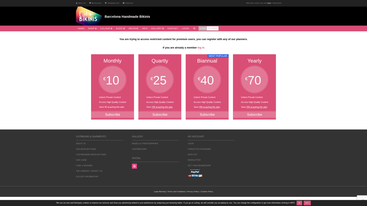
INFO (307, 203)
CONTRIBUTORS (139, 149)
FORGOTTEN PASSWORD (199, 149)
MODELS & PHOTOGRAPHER (145, 143)
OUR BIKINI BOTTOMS (86, 149)
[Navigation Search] (194, 28)
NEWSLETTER (194, 160)
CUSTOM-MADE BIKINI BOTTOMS (91, 154)
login (269, 3)
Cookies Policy (207, 191)
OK (299, 203)
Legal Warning (160, 191)
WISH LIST (192, 154)
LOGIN (191, 143)
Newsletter (277, 3)
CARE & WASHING (84, 166)
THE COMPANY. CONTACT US (89, 171)
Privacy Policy (193, 191)
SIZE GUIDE (81, 160)
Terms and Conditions (176, 191)
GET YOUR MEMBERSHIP (199, 166)
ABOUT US (81, 143)
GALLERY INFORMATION (87, 177)
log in (201, 47)
